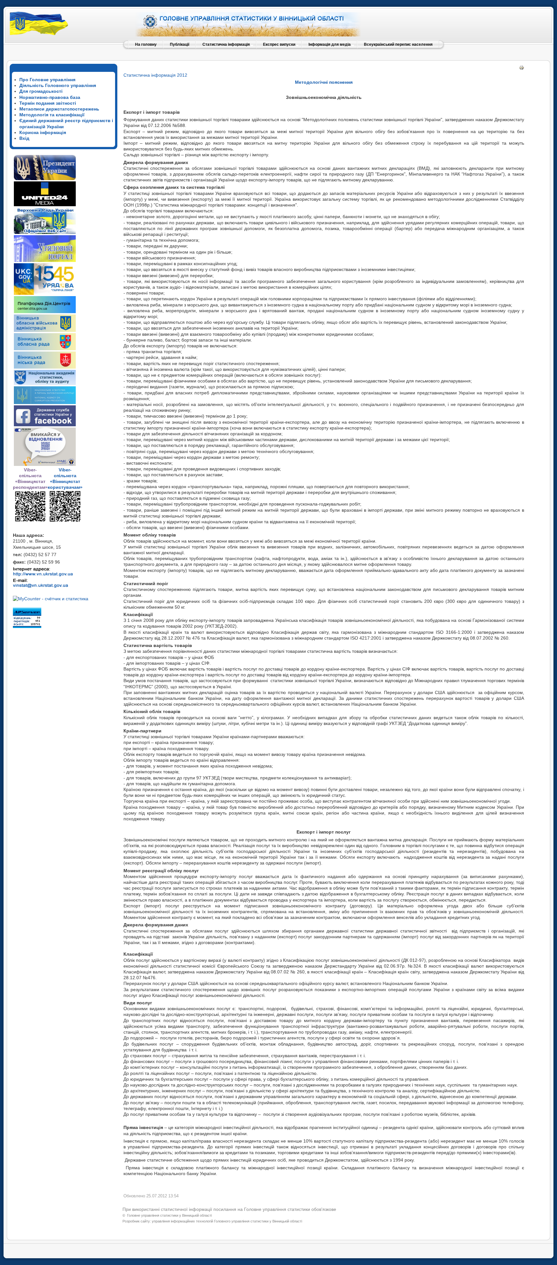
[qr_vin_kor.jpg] (30, 520)
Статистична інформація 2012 (155, 75)
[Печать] (521, 68)
